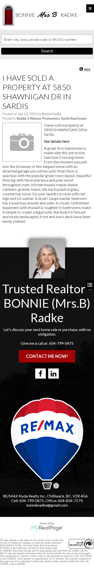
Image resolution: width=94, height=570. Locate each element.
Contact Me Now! (47, 356)
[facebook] (40, 373)
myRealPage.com (47, 528)
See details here (56, 141)
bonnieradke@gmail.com (47, 505)
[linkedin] (53, 373)
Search (47, 51)
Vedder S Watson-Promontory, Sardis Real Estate (51, 118)
